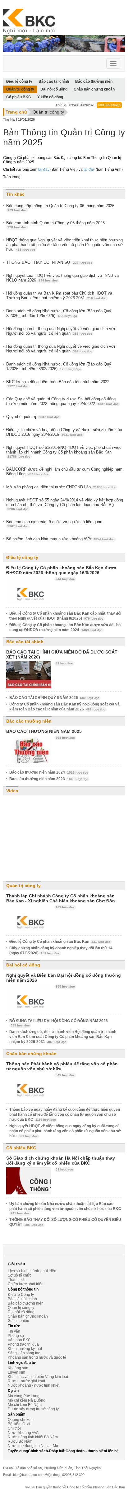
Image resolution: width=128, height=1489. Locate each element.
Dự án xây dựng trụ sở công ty (33, 1409)
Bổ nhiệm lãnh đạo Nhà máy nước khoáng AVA (60, 539)
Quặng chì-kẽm (21, 1419)
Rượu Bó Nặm (20, 1441)
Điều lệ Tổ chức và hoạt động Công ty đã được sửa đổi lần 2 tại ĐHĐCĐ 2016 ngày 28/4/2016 (64, 432)
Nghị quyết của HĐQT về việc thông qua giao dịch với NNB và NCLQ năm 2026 (62, 277)
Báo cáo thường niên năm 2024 (48, 772)
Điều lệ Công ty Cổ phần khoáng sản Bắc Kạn (60, 941)
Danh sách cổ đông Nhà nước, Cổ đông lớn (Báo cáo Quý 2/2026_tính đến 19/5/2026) (58, 313)
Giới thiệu (16, 1264)
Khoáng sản (18, 1368)
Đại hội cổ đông (53, 89)
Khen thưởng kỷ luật (25, 1349)
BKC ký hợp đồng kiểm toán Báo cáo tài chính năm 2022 (57, 383)
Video (12, 790)
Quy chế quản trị (33, 416)
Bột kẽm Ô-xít (19, 1424)
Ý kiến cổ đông (50, 97)
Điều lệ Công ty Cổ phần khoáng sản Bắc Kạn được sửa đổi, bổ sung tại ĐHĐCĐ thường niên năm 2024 (65, 627)
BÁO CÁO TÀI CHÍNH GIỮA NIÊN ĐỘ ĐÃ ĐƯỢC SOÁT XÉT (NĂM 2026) (61, 654)
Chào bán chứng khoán (94, 89)
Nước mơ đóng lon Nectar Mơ (33, 1446)
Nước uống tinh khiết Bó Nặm (33, 1437)
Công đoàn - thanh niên (86, 1451)
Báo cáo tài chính (24, 641)
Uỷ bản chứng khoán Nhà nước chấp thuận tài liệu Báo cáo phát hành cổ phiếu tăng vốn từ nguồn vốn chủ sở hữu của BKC (65, 1208)
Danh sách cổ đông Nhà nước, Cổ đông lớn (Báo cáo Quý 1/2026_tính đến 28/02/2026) (58, 366)
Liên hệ (112, 1451)
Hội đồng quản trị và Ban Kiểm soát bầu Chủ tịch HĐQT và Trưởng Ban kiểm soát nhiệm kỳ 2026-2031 (59, 295)
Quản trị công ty (20, 89)
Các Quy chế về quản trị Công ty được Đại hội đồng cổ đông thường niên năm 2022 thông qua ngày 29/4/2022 (62, 401)
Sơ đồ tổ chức (19, 1275)
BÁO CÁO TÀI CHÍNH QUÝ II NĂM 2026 (54, 698)
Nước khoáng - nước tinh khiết (33, 1385)
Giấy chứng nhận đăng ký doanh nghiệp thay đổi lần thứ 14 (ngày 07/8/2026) (60, 950)
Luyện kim (16, 1372)
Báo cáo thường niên (29, 721)
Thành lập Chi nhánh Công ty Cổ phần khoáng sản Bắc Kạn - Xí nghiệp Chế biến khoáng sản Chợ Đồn (60, 898)
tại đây (43, 169)
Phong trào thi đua (23, 1344)
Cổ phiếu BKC (18, 97)
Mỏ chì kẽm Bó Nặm (25, 1405)
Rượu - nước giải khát (26, 1381)
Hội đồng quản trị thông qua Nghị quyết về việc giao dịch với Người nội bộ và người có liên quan (60, 331)
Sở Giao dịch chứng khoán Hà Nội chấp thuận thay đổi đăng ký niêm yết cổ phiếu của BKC (60, 1161)
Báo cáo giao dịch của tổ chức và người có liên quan (54, 523)
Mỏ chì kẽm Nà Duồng (26, 1400)
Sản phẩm (16, 1414)
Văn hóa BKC (19, 1340)
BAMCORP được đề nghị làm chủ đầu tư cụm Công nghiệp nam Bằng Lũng (64, 471)
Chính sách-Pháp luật (47, 1451)
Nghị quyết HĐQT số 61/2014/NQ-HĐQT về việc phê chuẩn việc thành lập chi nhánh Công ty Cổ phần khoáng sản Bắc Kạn (63, 451)
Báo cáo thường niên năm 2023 (48, 779)
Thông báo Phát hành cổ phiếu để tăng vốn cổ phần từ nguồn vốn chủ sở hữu (62, 1066)
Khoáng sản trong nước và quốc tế (37, 1357)
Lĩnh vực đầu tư (22, 1363)
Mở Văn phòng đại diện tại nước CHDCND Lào (61, 487)
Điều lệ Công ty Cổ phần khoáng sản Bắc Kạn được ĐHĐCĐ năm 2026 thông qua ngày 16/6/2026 (61, 570)
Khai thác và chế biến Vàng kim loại (38, 1377)
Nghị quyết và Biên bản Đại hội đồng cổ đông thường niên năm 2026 (63, 978)
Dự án (13, 1391)
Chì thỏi (14, 1428)
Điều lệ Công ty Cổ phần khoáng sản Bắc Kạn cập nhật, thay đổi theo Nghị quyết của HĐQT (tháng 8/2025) (65, 616)
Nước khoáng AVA (23, 1433)
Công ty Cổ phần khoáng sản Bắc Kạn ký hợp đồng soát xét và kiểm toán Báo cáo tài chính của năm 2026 (64, 706)
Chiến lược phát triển (25, 1284)
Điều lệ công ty (22, 557)
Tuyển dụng (18, 1451)
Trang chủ (16, 111)
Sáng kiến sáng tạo (24, 1353)
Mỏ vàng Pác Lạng (23, 1396)
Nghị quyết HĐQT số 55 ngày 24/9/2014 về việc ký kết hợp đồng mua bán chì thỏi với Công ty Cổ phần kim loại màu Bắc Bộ (64, 504)
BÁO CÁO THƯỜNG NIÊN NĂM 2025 (44, 731)
